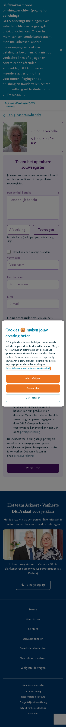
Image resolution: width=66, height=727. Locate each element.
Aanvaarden (33, 388)
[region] (33, 363)
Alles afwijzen (33, 378)
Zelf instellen (33, 398)
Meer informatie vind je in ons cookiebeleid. (28, 368)
